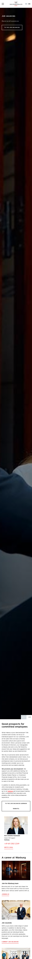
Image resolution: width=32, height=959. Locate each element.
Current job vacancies (10, 941)
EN (29, 4)
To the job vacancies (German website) (16, 806)
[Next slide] (29, 717)
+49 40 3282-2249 (11, 844)
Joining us (5, 894)
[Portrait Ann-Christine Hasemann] (16, 825)
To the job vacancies (12, 27)
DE (26, 4)
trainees (10, 791)
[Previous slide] (23, 717)
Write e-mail (8, 847)
